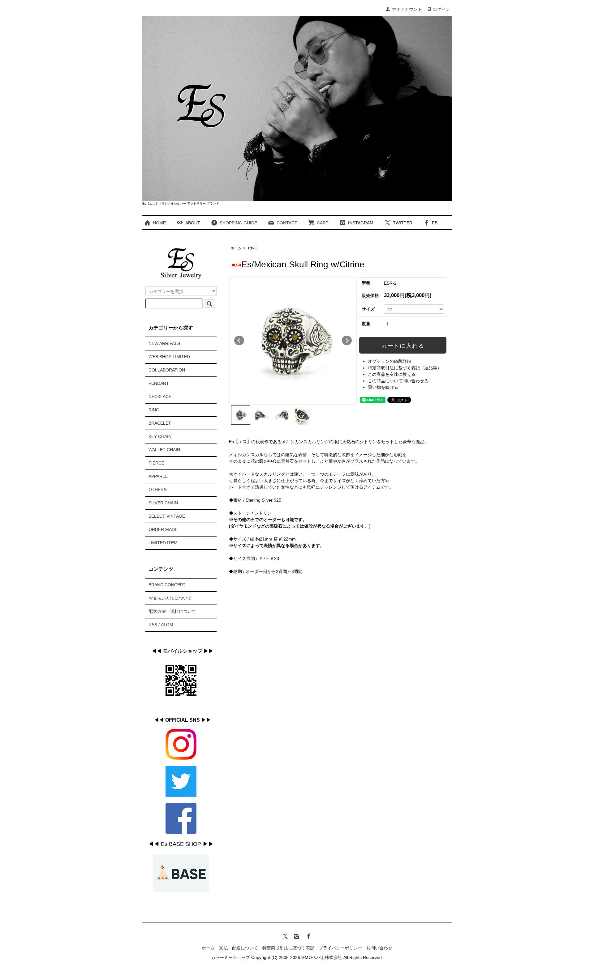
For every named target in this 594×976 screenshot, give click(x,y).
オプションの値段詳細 (389, 361)
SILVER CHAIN (163, 502)
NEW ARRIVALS (164, 343)
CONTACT (287, 222)
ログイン (441, 9)
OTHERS (157, 489)
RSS (152, 624)
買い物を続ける (383, 387)
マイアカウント (407, 9)
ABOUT (192, 222)
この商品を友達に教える (391, 374)
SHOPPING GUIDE (238, 222)
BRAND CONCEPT (167, 584)
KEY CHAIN (159, 436)
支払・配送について (238, 947)
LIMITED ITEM (163, 542)
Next (347, 341)
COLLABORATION (166, 369)
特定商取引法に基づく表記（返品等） (404, 367)
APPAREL (158, 476)
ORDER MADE (163, 529)
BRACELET (159, 423)
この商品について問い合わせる (398, 380)
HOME (159, 222)
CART (323, 222)
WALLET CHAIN (164, 449)
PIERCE (156, 462)
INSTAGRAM (360, 222)
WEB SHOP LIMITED (169, 356)
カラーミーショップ (230, 957)
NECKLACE (159, 396)
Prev (239, 341)
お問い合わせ (379, 947)
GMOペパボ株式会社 (321, 957)
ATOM (167, 624)
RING (252, 248)
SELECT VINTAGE (166, 516)
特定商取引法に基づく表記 (288, 947)
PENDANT (158, 383)
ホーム (236, 248)
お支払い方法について (170, 598)
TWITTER (402, 222)
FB (434, 222)
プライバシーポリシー (340, 947)
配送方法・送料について (172, 611)
